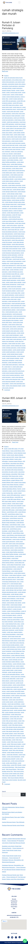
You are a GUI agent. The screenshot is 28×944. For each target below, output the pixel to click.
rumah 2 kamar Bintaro (19, 491)
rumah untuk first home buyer (16, 371)
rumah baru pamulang (13, 122)
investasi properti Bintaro (15, 461)
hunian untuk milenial (8, 459)
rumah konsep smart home (13, 649)
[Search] (23, 794)
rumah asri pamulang (8, 120)
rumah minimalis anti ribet (16, 659)
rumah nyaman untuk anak (9, 299)
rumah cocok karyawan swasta (16, 143)
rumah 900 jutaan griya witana (10, 105)
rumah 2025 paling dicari (13, 495)
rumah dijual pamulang (13, 212)
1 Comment (7, 390)
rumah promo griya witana (9, 326)
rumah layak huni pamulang (13, 261)
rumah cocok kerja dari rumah (10, 145)
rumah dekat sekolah (8, 179)
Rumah (13, 90)
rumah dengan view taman (14, 602)
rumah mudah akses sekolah (13, 282)
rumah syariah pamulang (8, 352)
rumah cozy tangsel (7, 153)
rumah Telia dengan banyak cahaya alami (13, 727)
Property (6, 75)
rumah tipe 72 (8, 366)
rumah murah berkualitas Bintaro (11, 674)
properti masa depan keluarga (10, 484)
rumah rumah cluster (7, 702)
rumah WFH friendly (16, 765)
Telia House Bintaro (11, 769)
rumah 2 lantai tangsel (17, 94)
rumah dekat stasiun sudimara (10, 181)
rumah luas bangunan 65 (9, 265)
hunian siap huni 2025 (8, 457)
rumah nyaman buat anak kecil (10, 687)
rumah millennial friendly (17, 655)
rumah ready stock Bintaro (16, 699)
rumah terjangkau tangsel (15, 362)
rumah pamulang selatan (9, 309)
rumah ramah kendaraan (12, 335)
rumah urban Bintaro (11, 763)
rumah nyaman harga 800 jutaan (15, 691)
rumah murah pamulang (14, 288)
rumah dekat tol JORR (14, 577)
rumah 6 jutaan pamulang (16, 98)
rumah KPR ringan (7, 259)
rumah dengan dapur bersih (9, 196)
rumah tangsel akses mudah (14, 354)
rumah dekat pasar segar (9, 172)
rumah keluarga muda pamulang (11, 253)
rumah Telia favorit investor (13, 735)
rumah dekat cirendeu (12, 160)
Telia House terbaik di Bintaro (15, 777)
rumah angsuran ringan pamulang (11, 115)
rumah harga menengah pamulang (14, 236)
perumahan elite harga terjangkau (14, 469)
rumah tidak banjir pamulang (10, 364)
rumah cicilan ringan (7, 134)
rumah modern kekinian (18, 668)
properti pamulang (17, 88)
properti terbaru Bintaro (15, 486)
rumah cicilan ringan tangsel (14, 136)
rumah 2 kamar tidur (7, 493)
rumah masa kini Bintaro (13, 653)
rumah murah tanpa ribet (13, 293)
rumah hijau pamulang (17, 240)
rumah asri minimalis (19, 118)
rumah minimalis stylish (14, 278)
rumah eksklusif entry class (12, 623)
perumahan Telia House (17, 474)
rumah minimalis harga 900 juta (10, 274)
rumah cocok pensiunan (8, 541)
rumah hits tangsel (7, 242)
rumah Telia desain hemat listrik (10, 731)
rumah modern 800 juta (8, 666)
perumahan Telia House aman (10, 476)
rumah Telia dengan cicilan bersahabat (12, 729)
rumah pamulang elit (15, 305)
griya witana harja (17, 80)
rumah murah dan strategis (17, 676)
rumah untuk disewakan (13, 756)
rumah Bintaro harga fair (16, 518)
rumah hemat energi (15, 638)
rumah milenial (8, 267)
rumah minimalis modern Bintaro (11, 661)
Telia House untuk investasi (9, 780)
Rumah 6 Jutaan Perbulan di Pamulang (11, 25)
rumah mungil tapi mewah (15, 672)
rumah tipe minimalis (12, 754)
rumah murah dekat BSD (8, 678)
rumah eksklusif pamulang (15, 219)
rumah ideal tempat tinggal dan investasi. (13, 246)
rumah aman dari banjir (13, 111)
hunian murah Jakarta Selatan (15, 455)
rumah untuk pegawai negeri (13, 385)
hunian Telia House (20, 457)
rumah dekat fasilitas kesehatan (15, 552)
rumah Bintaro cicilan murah (9, 516)
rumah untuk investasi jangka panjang (12, 373)
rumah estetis (15, 628)
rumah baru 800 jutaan (8, 510)
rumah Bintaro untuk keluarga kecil (15, 535)
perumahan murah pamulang (10, 86)
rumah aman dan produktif (14, 505)
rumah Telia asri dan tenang (9, 720)
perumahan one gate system (10, 472)
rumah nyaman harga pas (9, 693)
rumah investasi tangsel (18, 250)
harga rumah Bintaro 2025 (17, 450)
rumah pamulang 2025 (14, 301)
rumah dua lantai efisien (13, 619)
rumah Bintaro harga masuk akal (11, 520)
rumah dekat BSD (13, 158)
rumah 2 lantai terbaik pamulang (11, 96)
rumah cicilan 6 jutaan (8, 130)
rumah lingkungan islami (16, 263)
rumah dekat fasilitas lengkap (10, 554)
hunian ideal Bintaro (7, 453)
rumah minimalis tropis (19, 664)
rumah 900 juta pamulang (9, 101)
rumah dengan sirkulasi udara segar (15, 202)
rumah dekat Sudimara (15, 575)
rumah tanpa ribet (14, 716)
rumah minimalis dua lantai (15, 271)
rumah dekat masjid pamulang (16, 170)
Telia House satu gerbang (9, 775)
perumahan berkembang (8, 465)
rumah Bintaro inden (14, 524)
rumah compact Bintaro (12, 545)
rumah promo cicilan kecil (15, 324)
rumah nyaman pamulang (17, 297)
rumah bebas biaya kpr (12, 126)
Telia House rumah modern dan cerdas (12, 773)
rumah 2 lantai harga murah (13, 92)
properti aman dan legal (16, 478)
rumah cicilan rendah (19, 132)
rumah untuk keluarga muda (13, 379)
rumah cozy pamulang (17, 151)
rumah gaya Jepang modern (14, 632)
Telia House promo (18, 771)
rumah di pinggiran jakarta (9, 615)
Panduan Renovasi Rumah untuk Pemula (13, 825)
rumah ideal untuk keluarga (16, 642)
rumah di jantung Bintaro (13, 611)
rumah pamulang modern (17, 307)
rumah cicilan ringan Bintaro (9, 537)
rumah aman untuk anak (18, 113)
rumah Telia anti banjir (16, 718)
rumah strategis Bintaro (12, 708)
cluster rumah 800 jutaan (11, 448)
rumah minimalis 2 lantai (8, 657)
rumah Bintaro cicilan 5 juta (15, 514)
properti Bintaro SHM (8, 482)
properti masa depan (20, 482)
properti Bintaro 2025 (17, 480)
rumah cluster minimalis (18, 539)
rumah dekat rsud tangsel (15, 177)
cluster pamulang (6, 80)
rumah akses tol (17, 107)
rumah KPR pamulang (17, 257)
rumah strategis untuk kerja (12, 712)
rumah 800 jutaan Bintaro (14, 499)
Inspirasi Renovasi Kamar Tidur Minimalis (13, 822)
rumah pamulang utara (11, 312)
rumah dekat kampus (16, 164)
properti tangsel (6, 90)
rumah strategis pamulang (9, 347)
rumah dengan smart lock (14, 596)
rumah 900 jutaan (17, 103)
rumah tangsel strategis (12, 358)
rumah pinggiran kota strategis (10, 320)
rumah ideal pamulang (18, 244)
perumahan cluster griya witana (16, 84)
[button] (19, 2)
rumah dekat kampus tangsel (10, 166)
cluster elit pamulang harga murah (13, 77)
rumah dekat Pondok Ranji (14, 564)
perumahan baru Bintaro (17, 463)
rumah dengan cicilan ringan (14, 193)
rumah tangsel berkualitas (9, 356)
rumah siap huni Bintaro (13, 704)
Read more (5, 71)
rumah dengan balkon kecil (9, 191)
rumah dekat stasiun (19, 179)
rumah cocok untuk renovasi (13, 149)
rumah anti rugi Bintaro (17, 507)
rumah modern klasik (7, 670)
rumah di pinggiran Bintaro (18, 613)
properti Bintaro (6, 480)
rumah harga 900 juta (13, 229)
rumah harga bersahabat (9, 634)
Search (4, 791)
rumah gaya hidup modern (9, 221)
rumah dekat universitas (14, 185)
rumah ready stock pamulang (14, 339)
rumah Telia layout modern (14, 744)
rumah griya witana (11, 225)
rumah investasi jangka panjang (10, 645)
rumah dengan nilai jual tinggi (14, 590)
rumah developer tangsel (15, 208)
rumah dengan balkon (19, 189)
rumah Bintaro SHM (13, 531)
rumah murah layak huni (8, 683)
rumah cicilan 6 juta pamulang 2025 (15, 128)
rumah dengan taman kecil (9, 204)
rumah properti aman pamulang (10, 331)
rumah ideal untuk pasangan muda (11, 248)
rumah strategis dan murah (18, 345)
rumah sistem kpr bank (14, 343)
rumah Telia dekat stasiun (15, 725)
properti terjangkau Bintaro (9, 488)
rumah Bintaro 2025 (12, 512)
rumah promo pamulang (16, 328)
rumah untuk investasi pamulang (11, 375)
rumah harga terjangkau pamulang (11, 238)
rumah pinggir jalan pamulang (16, 318)
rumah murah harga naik (16, 680)
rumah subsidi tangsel (19, 350)
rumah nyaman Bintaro (19, 685)
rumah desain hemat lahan (14, 607)
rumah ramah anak (7, 697)
